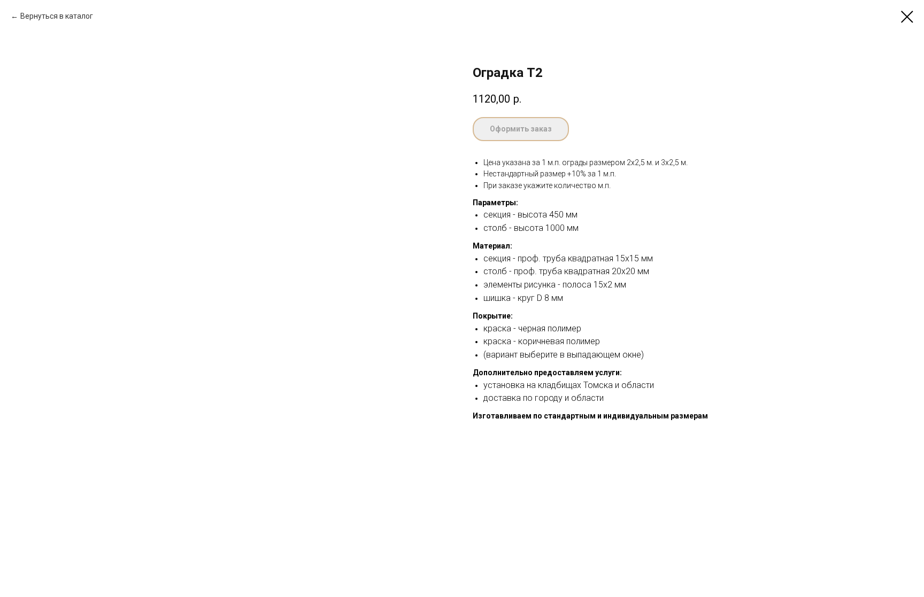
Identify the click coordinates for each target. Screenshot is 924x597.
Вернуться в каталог (56, 16)
